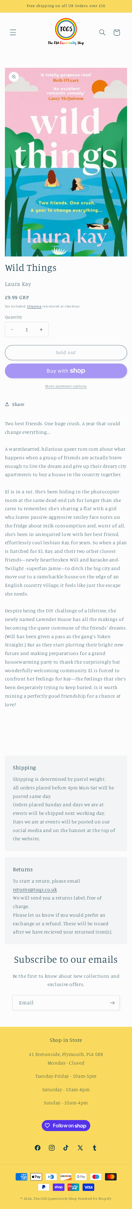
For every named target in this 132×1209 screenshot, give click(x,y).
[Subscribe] (112, 1002)
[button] (13, 32)
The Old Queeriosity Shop (55, 1198)
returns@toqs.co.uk (35, 889)
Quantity (13, 316)
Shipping (34, 306)
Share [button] (18, 404)
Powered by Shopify (94, 1198)
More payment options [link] (66, 386)
